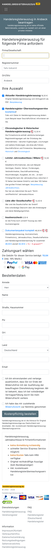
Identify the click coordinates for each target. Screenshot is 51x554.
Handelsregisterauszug (21, 4)
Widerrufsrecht (13, 406)
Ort (3, 332)
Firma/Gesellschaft (11, 50)
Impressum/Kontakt (12, 530)
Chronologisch (24, 151)
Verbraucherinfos (11, 533)
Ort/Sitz (6, 75)
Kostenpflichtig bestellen (20, 414)
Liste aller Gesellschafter (23, 200)
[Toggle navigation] (6, 9)
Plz (3, 320)
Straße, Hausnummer (13, 307)
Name (5, 294)
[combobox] (25, 55)
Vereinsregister (9, 515)
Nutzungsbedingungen (13, 540)
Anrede (5, 282)
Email (5, 366)
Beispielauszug (16, 102)
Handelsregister (36, 521)
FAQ (30, 511)
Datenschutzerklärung (13, 537)
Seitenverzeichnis (11, 543)
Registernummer (10, 62)
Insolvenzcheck (16, 217)
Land (4, 345)
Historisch (9, 151)
